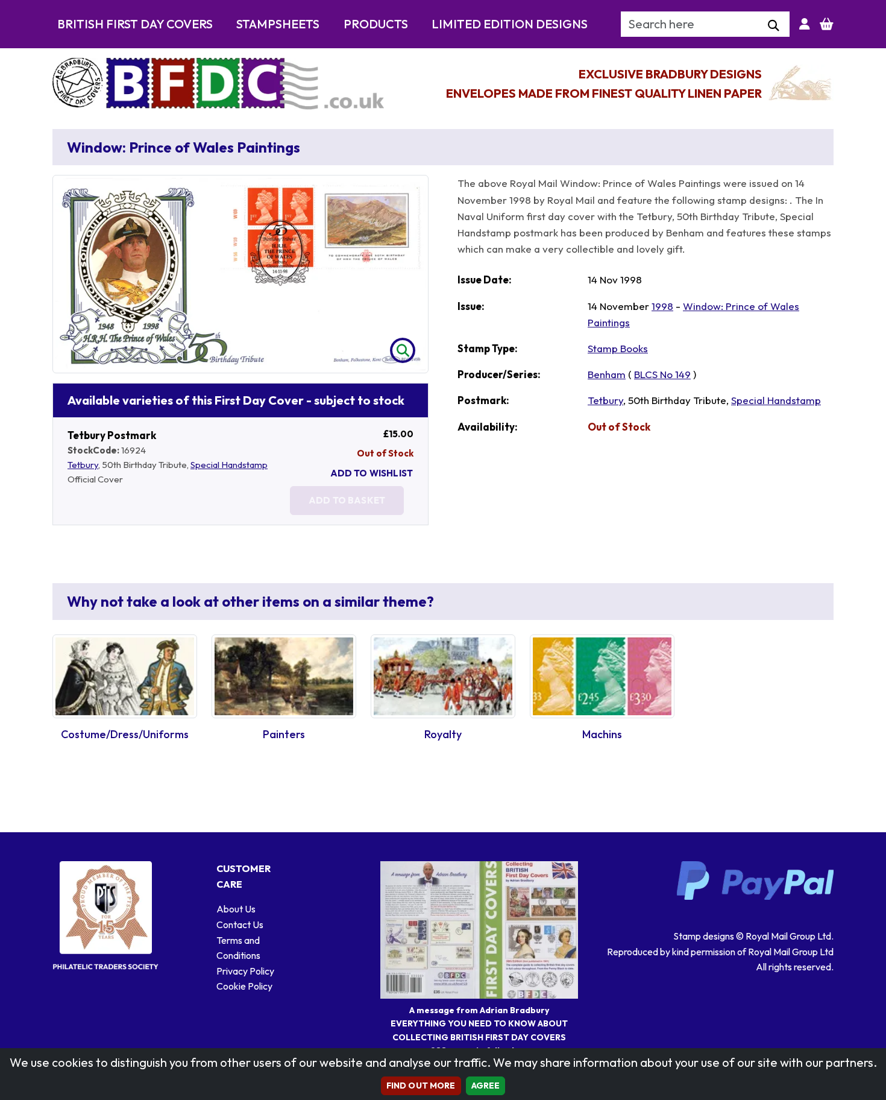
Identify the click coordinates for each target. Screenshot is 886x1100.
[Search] (774, 26)
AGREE (485, 1085)
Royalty (443, 734)
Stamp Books (618, 348)
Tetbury (83, 464)
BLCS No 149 (662, 374)
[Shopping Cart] (827, 24)
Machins (602, 734)
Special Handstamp (229, 464)
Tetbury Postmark (112, 435)
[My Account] (804, 24)
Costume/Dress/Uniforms (125, 734)
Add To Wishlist (371, 473)
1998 (662, 306)
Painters (284, 734)
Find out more (421, 1085)
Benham (607, 374)
